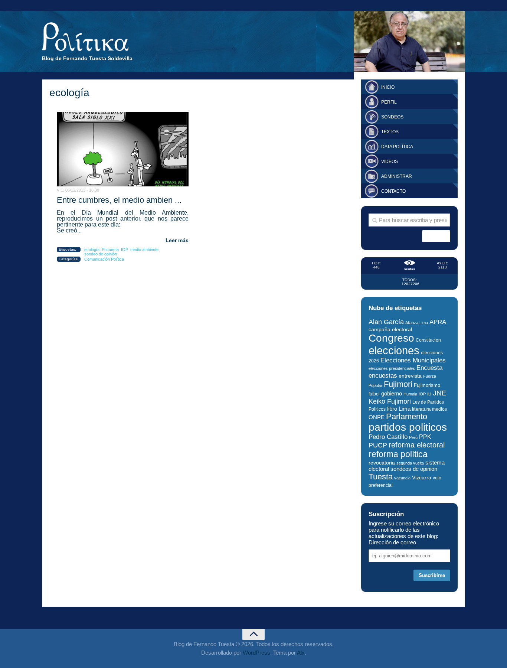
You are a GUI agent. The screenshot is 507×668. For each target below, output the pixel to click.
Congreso (391, 338)
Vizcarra (421, 477)
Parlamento (406, 416)
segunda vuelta (410, 463)
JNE (440, 393)
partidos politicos (408, 427)
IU (429, 394)
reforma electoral (417, 445)
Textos (390, 131)
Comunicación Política (104, 259)
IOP (124, 249)
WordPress (256, 652)
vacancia (402, 478)
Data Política (397, 146)
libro (392, 409)
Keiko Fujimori (390, 401)
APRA (437, 322)
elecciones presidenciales (392, 368)
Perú (413, 437)
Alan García (386, 322)
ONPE (377, 417)
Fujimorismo (427, 385)
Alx (301, 652)
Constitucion (428, 340)
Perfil (389, 102)
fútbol (374, 394)
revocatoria (382, 463)
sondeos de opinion (413, 469)
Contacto (393, 191)
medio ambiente (144, 249)
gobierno (391, 393)
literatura (421, 409)
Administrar (396, 176)
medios (439, 409)
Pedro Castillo (388, 436)
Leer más (177, 240)
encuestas (383, 375)
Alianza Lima (416, 322)
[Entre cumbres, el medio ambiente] (123, 149)
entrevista (410, 376)
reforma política (398, 454)
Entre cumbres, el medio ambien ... (119, 200)
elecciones (394, 350)
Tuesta (381, 476)
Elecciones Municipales (413, 360)
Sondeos (392, 117)
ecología (91, 249)
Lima (404, 408)
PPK (425, 437)
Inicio (388, 87)
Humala (410, 394)
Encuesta (110, 249)
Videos (389, 161)
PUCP (378, 445)
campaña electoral (390, 329)
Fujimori (398, 384)
